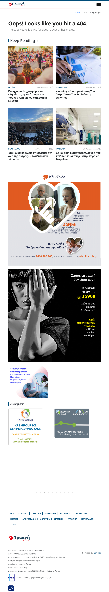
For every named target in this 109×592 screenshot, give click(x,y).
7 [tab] (60, 493)
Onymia (97, 553)
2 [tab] (40, 493)
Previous (6, 449)
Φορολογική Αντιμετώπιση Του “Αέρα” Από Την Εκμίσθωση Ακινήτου (75, 94)
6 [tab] (56, 493)
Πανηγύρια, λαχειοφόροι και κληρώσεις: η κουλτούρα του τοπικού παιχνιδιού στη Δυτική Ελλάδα (27, 96)
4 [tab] (48, 493)
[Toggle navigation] (99, 4)
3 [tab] (44, 493)
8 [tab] (64, 493)
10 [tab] (72, 493)
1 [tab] (36, 493)
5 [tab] (52, 493)
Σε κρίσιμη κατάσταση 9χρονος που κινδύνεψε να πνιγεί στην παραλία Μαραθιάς (78, 156)
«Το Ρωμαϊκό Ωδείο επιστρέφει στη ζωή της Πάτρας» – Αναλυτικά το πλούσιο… (30, 156)
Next (102, 449)
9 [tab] (68, 493)
